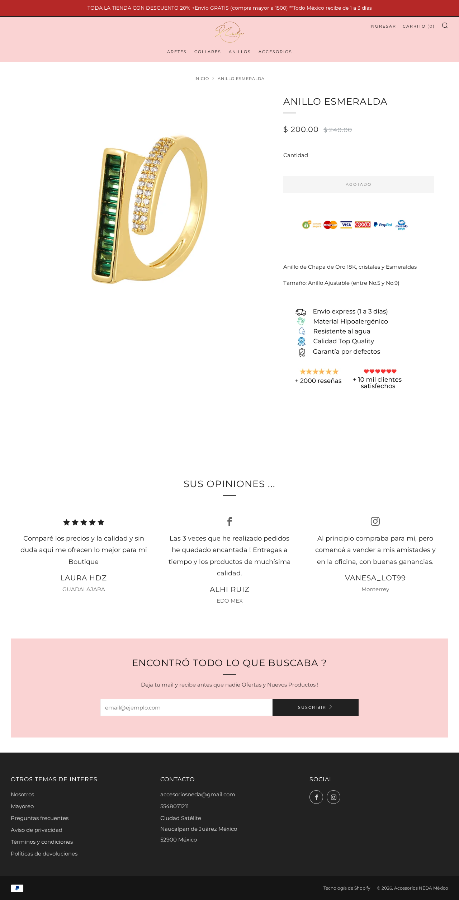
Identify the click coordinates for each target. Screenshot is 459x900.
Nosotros (22, 794)
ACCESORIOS (275, 51)
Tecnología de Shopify (346, 888)
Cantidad (295, 155)
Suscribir (312, 707)
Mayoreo (22, 806)
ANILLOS (240, 51)
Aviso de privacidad (36, 829)
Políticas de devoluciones (44, 853)
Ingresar (382, 26)
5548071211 (174, 806)
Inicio (201, 78)
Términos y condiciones (42, 841)
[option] (143, 210)
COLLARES (207, 51)
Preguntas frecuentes (39, 818)
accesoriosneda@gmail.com (197, 794)
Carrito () (419, 26)
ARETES (177, 51)
